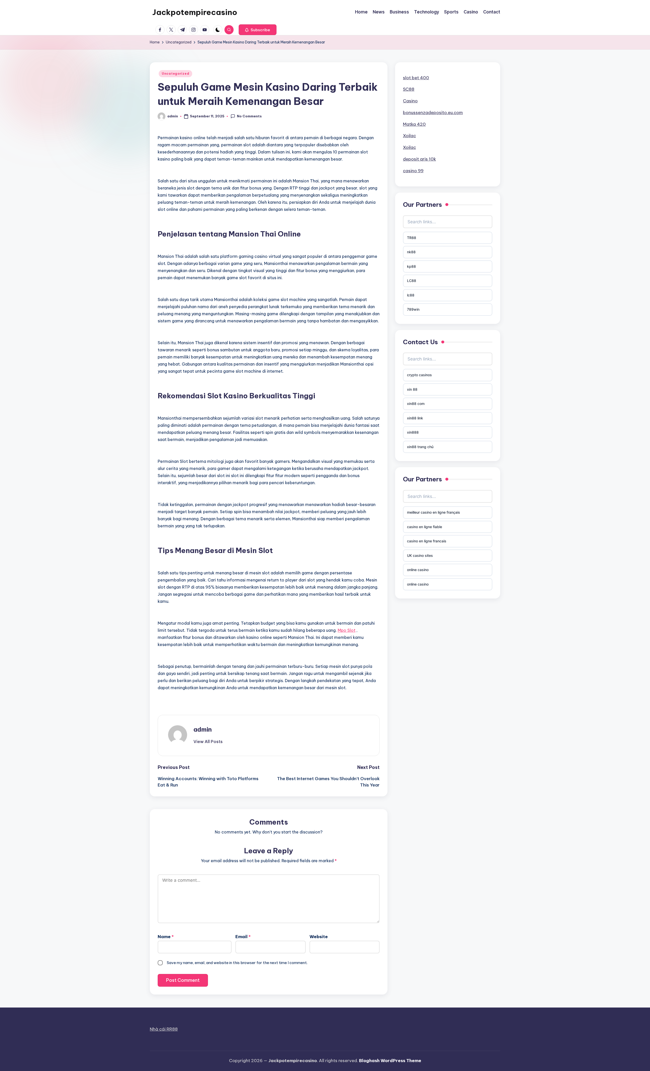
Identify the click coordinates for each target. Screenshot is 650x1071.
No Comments (249, 116)
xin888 (413, 432)
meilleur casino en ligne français (433, 512)
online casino (418, 570)
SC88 (408, 89)
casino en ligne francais (426, 541)
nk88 (411, 252)
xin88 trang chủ (420, 447)
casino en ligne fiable (424, 527)
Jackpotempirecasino (194, 12)
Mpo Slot (346, 630)
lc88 (410, 295)
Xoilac (409, 135)
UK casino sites (420, 555)
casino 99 (413, 171)
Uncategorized (175, 73)
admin (202, 729)
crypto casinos (419, 375)
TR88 (411, 237)
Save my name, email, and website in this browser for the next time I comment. (237, 962)
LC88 (411, 280)
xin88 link (415, 418)
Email (243, 936)
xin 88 (412, 389)
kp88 (411, 266)
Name (166, 936)
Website (319, 936)
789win (413, 309)
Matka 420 (414, 124)
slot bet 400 (416, 78)
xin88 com (416, 403)
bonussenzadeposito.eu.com (433, 112)
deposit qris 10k (419, 159)
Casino (410, 101)
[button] (258, 29)
